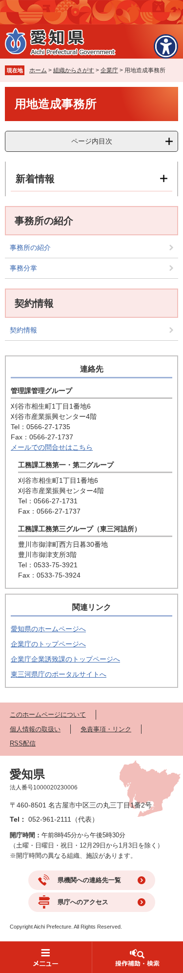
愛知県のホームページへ (48, 629)
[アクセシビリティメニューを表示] (166, 46)
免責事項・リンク (106, 729)
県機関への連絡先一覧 (89, 880)
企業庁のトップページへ (48, 644)
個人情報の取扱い (35, 729)
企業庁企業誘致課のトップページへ (65, 659)
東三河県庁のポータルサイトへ (58, 674)
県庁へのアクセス (83, 902)
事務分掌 (23, 268)
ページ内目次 (91, 141)
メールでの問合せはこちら (52, 447)
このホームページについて (48, 714)
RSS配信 (23, 743)
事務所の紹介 (30, 247)
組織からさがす (73, 70)
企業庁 (109, 70)
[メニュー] (46, 957)
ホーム (38, 70)
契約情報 (23, 330)
